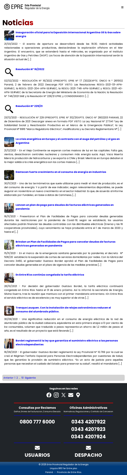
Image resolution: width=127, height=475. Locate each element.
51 (22, 378)
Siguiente (30, 378)
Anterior (8, 378)
